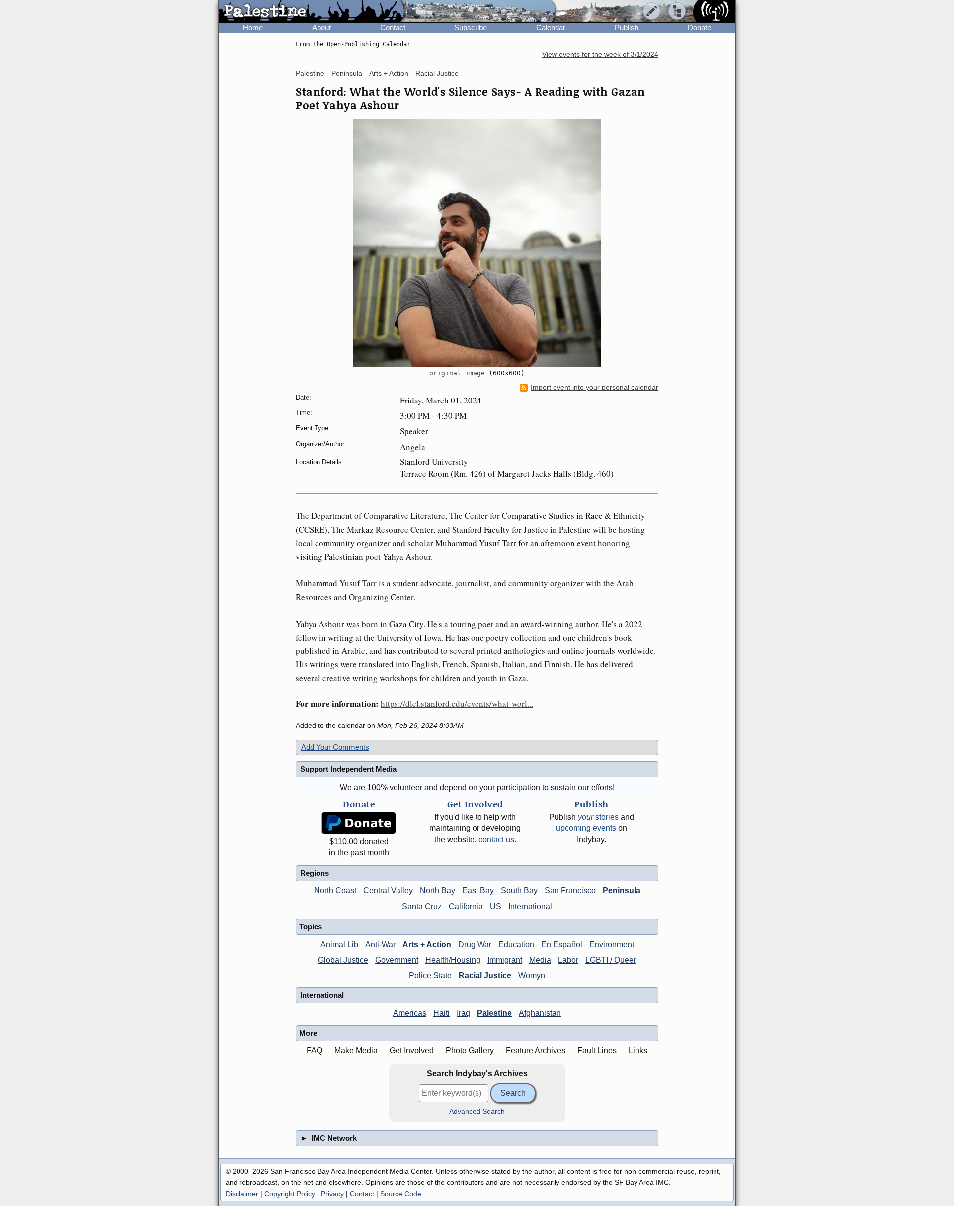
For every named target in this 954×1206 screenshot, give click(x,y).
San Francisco (570, 890)
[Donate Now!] (359, 823)
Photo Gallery (470, 1050)
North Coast (335, 890)
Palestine (310, 73)
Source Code (400, 1194)
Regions (314, 873)
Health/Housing (452, 960)
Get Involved (412, 1050)
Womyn (531, 975)
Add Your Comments (335, 747)
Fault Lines (597, 1050)
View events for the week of (600, 54)
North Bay (437, 890)
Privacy (332, 1194)
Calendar (550, 27)
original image (457, 373)
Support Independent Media (348, 769)
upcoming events (586, 828)
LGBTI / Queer (610, 960)
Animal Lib (339, 944)
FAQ (314, 1050)
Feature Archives (535, 1050)
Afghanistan (540, 1013)
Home (253, 27)
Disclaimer (242, 1194)
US (495, 906)
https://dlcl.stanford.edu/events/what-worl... (457, 703)
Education (516, 944)
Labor (568, 960)
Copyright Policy (289, 1194)
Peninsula (346, 73)
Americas (409, 1013)
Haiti (441, 1013)
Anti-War (380, 944)
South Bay (519, 890)
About (321, 27)
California (466, 906)
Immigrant (504, 960)
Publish (626, 27)
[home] (311, 12)
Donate (699, 27)
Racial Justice (437, 73)
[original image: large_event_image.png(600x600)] (477, 243)
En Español (561, 944)
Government (396, 960)
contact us (496, 839)
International (530, 906)
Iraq (463, 1013)
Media (540, 960)
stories (598, 817)
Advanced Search (477, 1111)
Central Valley (388, 890)
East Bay (478, 890)
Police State (430, 975)
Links (638, 1050)
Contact (392, 27)
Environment (611, 944)
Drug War (474, 944)
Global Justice (343, 960)
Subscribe (470, 27)
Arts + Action (388, 73)
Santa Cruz (422, 906)
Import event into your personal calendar (594, 387)
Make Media (356, 1050)
